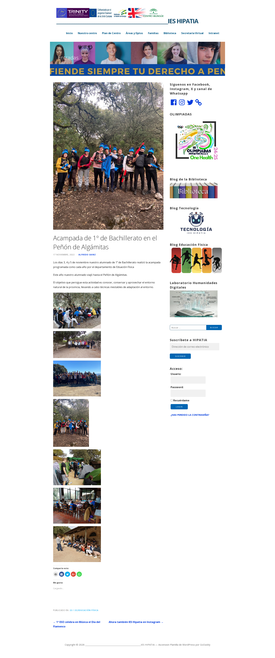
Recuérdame (181, 400)
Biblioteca (170, 33)
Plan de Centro (111, 33)
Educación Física (88, 610)
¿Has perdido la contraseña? (190, 414)
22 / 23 (73, 610)
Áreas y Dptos (134, 33)
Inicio (69, 33)
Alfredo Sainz (87, 254)
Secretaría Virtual (192, 33)
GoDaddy (205, 644)
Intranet (214, 33)
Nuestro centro (87, 33)
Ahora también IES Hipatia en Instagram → (136, 622)
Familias (153, 33)
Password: (177, 387)
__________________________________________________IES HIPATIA (127, 21)
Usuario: (176, 374)
